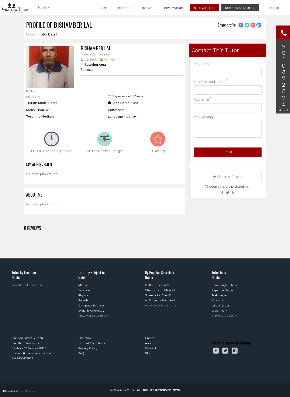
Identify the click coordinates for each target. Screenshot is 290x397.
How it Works (173, 8)
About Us (124, 8)
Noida (43, 7)
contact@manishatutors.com (32, 353)
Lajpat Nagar (220, 305)
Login (277, 8)
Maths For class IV (157, 285)
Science (84, 290)
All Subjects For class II (160, 300)
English (83, 300)
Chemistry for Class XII (160, 290)
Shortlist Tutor (229, 177)
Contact (150, 348)
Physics (83, 295)
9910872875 (25, 358)
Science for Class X (158, 295)
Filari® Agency (27, 391)
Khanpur (217, 300)
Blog (148, 353)
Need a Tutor (204, 8)
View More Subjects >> (94, 315)
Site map (84, 338)
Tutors (147, 8)
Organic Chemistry (91, 310)
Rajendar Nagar (222, 290)
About (149, 343)
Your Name (203, 64)
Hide (282, 110)
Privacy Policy (87, 348)
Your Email (202, 99)
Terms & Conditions (91, 343)
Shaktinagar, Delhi (224, 285)
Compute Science (91, 305)
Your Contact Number (211, 81)
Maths (82, 285)
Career (150, 338)
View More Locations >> (28, 285)
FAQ (81, 353)
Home (103, 8)
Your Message (204, 117)
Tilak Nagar (219, 295)
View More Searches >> (161, 305)
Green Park (219, 310)
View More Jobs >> (224, 315)
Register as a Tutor (240, 8)
